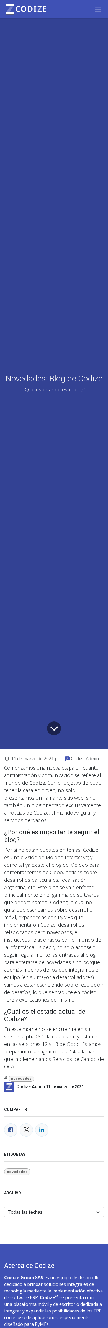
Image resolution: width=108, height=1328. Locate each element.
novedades (21, 1078)
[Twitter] (26, 1130)
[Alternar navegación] (98, 9)
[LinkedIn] (41, 1130)
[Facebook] (10, 1130)
